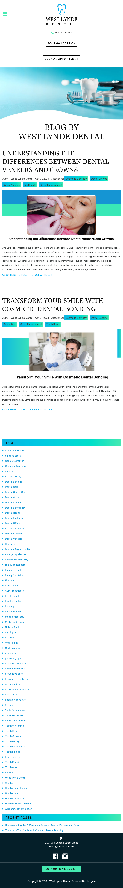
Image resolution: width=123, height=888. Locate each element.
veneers (9, 772)
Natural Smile (12, 627)
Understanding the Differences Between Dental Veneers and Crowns (55, 161)
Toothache (11, 767)
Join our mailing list (61, 868)
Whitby (9, 783)
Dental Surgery (13, 533)
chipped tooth (13, 455)
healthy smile (12, 596)
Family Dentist (13, 570)
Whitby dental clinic (16, 788)
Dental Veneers (11, 184)
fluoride (9, 580)
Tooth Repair (53, 324)
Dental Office (12, 523)
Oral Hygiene (12, 648)
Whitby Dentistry (14, 798)
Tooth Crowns (13, 736)
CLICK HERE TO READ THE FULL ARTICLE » (27, 274)
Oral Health (30, 184)
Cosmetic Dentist (14, 460)
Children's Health (15, 450)
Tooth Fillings (12, 751)
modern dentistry (14, 616)
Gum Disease (12, 585)
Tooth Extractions (15, 746)
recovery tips (12, 684)
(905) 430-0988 (63, 32)
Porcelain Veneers (15, 668)
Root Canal (11, 694)
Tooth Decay (12, 741)
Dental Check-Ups (15, 492)
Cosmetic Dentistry (76, 178)
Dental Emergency (15, 507)
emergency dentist (15, 554)
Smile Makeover (14, 715)
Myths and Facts (14, 622)
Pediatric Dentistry (15, 663)
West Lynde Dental (15, 777)
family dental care (15, 564)
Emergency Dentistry (16, 559)
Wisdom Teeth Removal (18, 803)
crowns (9, 471)
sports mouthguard (15, 720)
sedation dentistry (15, 699)
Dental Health (12, 512)
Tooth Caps (11, 731)
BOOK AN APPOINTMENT (61, 58)
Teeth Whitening (14, 725)
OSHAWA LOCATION (61, 43)
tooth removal (13, 757)
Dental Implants (14, 518)
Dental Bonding (99, 317)
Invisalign (10, 606)
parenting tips (13, 658)
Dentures (10, 544)
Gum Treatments (14, 590)
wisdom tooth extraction (18, 809)
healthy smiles (13, 601)
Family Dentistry (14, 575)
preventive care (14, 673)
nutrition (10, 637)
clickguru (91, 881)
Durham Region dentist (18, 549)
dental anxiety (13, 476)
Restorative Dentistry (17, 689)
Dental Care (9, 324)
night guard (11, 632)
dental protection (15, 528)
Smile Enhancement (51, 184)
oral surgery (12, 653)
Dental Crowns (99, 178)
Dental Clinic (12, 497)
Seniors (9, 705)
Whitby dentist (13, 793)
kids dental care (14, 611)
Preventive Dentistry (16, 679)
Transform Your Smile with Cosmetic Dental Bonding (52, 305)
